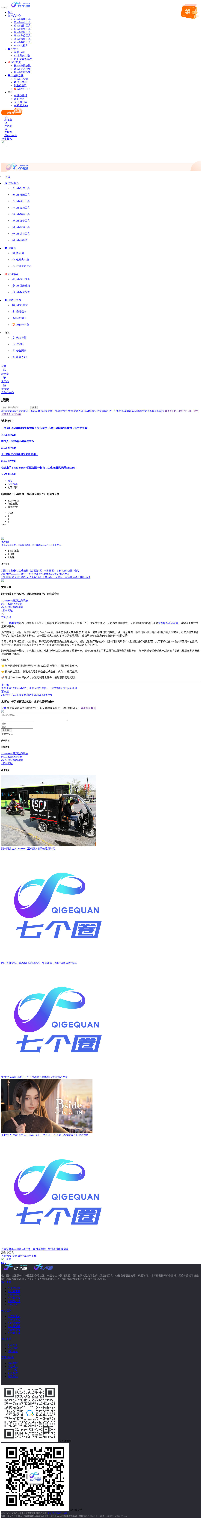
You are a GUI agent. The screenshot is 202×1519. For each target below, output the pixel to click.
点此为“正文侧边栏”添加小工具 (18, 1256)
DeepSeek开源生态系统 (14, 600)
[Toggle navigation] (2, 7)
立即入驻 (6, 617)
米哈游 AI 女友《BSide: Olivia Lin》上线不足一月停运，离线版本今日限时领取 (45, 577)
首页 (10, 480)
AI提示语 (119, 411)
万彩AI (105, 411)
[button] (11, 184)
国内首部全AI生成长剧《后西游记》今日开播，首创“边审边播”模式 (40, 570)
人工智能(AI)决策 (11, 604)
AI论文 (98, 411)
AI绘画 (90, 411)
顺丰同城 (7, 610)
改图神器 (129, 411)
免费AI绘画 (67, 411)
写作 (3, 411)
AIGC (28, 411)
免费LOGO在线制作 (153, 411)
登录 (3, 366)
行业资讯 (13, 484)
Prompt (21, 411)
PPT (111, 411)
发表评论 (7, 730)
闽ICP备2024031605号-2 (59, 1513)
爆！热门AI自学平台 (176, 411)
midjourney (12, 411)
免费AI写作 (79, 411)
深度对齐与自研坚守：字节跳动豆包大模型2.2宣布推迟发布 (35, 574)
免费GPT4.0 (54, 411)
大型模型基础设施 (12, 607)
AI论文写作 (14, 414)
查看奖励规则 (88, 708)
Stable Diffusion (39, 411)
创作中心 (12, 135)
